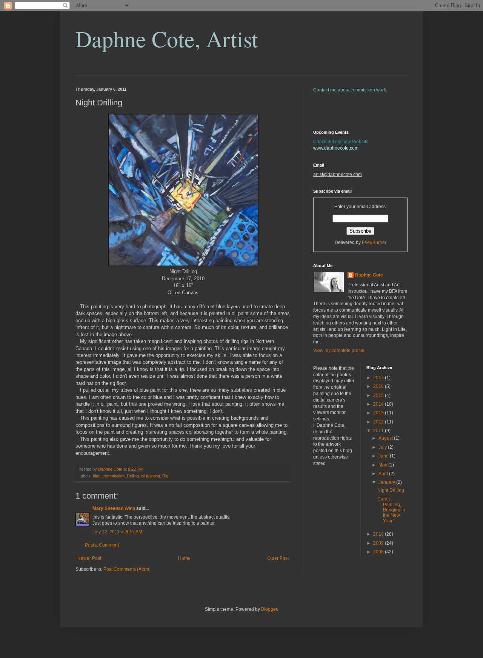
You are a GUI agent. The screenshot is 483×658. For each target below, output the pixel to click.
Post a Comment (102, 545)
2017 (379, 377)
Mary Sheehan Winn (113, 508)
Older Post (278, 558)
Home (184, 558)
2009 (379, 543)
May (383, 465)
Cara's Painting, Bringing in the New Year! (391, 510)
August (386, 438)
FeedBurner (374, 242)
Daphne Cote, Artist (166, 38)
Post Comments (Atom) (127, 569)
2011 (379, 430)
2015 (379, 395)
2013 (379, 412)
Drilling (133, 476)
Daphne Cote (369, 275)
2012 (379, 422)
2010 (379, 534)
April (383, 473)
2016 (379, 386)
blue (96, 476)
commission (114, 476)
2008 (379, 552)
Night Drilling (390, 490)
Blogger (269, 609)
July (383, 447)
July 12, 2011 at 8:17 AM (117, 531)
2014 (379, 404)
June (384, 456)
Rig (165, 476)
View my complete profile (339, 350)
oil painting (150, 476)
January (387, 482)
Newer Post (89, 558)
